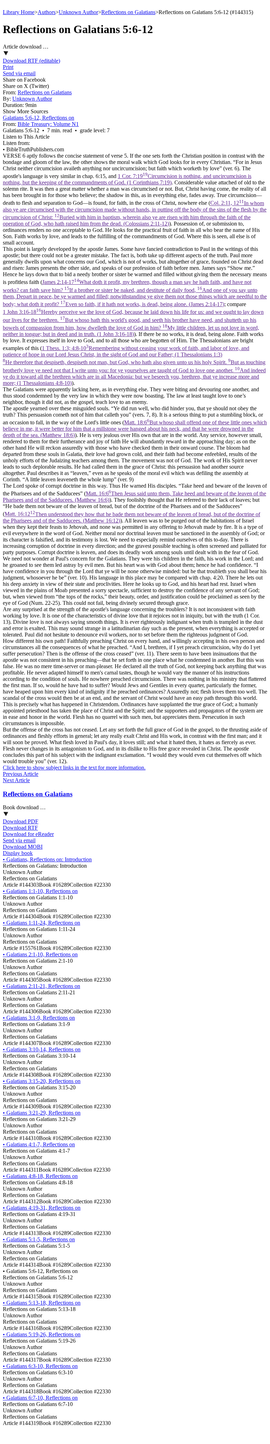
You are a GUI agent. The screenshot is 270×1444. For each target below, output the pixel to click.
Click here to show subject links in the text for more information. (74, 768)
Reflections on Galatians (128, 12)
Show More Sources (25, 111)
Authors (47, 12)
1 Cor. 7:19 (127, 179)
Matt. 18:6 (135, 428)
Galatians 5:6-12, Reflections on (38, 118)
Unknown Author (78, 12)
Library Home (18, 12)
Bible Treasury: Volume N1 (48, 124)
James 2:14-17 (135, 293)
